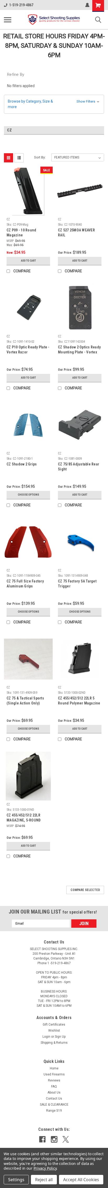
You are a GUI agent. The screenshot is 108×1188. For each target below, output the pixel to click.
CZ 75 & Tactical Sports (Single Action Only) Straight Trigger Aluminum (25, 701)
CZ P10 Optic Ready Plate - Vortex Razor (28, 349)
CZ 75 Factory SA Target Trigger (77, 583)
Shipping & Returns (54, 1042)
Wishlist (54, 1030)
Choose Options (28, 494)
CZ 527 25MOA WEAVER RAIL (76, 232)
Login (46, 1036)
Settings (16, 1179)
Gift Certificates (54, 1024)
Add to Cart (28, 260)
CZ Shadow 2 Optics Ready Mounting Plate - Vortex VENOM (79, 350)
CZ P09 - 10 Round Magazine (21, 232)
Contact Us (54, 1098)
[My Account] (87, 5)
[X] (65, 1139)
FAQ (54, 1086)
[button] (54, 104)
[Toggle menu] (7, 19)
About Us (54, 1092)
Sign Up (60, 1036)
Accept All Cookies (81, 1179)
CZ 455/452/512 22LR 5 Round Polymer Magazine (79, 700)
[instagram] (54, 1139)
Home (54, 1068)
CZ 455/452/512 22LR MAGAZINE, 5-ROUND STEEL (24, 818)
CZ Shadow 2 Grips (22, 464)
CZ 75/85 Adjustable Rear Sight (78, 466)
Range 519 (54, 1110)
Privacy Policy (45, 1168)
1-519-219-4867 (21, 5)
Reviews (54, 1080)
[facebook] (42, 1139)
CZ (8, 219)
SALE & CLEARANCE (54, 1104)
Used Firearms (54, 1074)
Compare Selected (85, 890)
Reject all (44, 1179)
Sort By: (40, 157)
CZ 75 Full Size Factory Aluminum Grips (25, 583)
